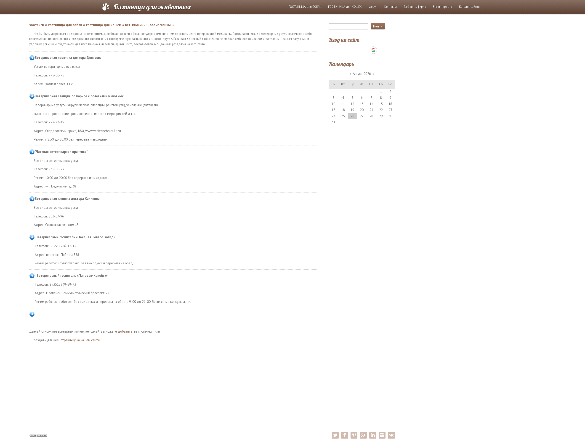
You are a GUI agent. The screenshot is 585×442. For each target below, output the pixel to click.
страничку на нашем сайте (80, 340)
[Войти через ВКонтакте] (349, 50)
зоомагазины (160, 25)
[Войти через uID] (342, 50)
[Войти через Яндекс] (365, 50)
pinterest (354, 435)
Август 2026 (362, 73)
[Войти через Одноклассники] (381, 50)
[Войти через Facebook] (357, 50)
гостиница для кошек (103, 25)
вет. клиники (135, 25)
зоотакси (36, 25)
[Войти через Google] (373, 50)
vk (391, 435)
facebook (344, 435)
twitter (335, 435)
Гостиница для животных (152, 7)
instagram (382, 435)
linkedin (372, 435)
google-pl (363, 435)
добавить (125, 331)
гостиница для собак (65, 25)
